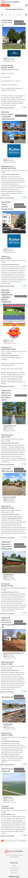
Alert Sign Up (5, 5)
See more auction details (8, 107)
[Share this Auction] (25, 107)
